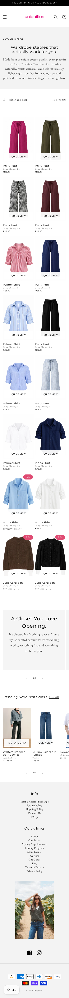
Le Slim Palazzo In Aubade (44, 753)
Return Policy (34, 805)
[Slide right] (43, 678)
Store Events (34, 851)
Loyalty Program (34, 848)
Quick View (19, 157)
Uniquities (38, 990)
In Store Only (17, 743)
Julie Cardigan (13, 582)
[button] (5, 17)
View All (54, 697)
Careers (34, 855)
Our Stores (34, 840)
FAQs (34, 817)
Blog (34, 863)
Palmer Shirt (11, 284)
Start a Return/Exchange (35, 801)
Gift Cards (35, 859)
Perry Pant (10, 166)
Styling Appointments (34, 844)
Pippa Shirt (42, 463)
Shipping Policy (34, 809)
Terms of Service (34, 867)
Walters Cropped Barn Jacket (14, 753)
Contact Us (34, 813)
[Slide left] (26, 678)
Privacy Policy (34, 871)
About (34, 836)
